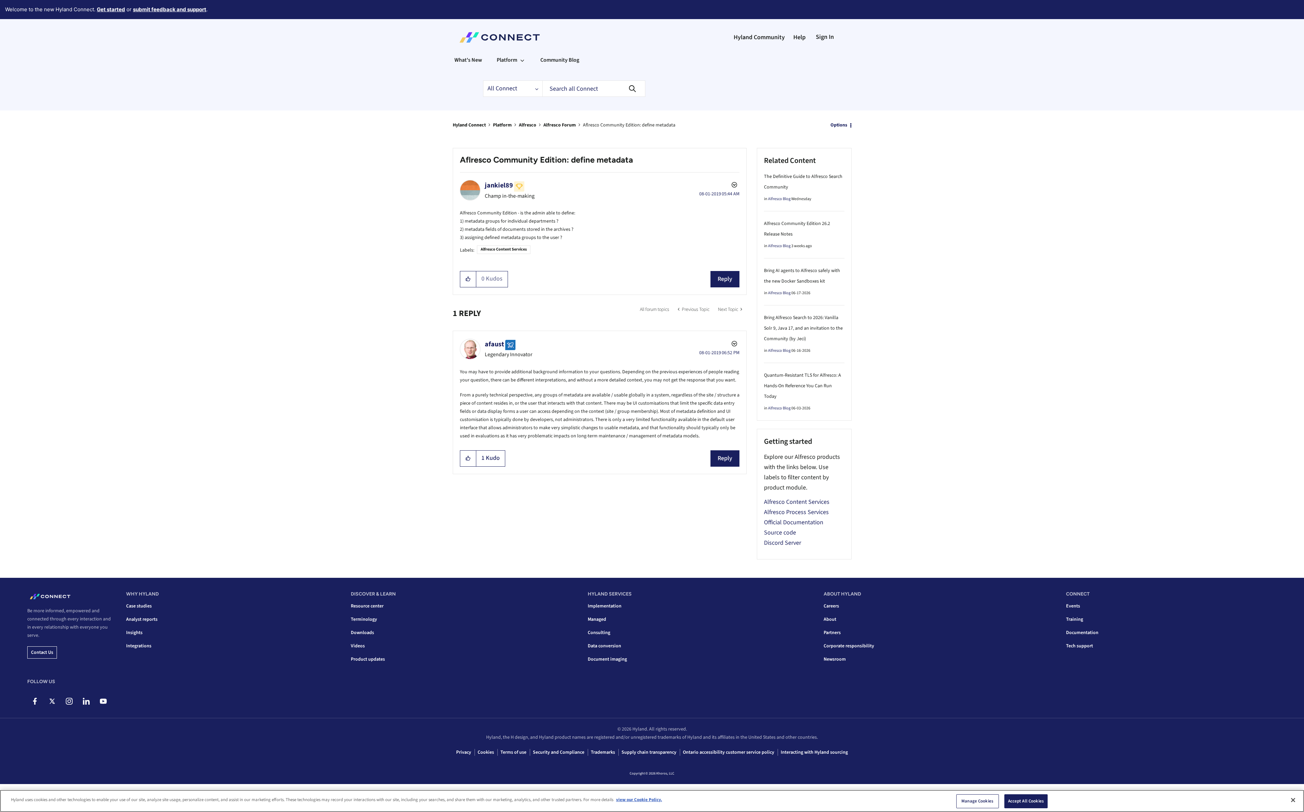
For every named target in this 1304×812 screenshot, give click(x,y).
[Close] (1293, 800)
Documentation (1082, 632)
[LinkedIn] (86, 701)
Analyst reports (142, 619)
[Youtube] (103, 701)
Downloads (362, 632)
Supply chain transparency (648, 752)
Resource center (367, 606)
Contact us (42, 652)
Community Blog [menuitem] (559, 60)
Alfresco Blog (779, 199)
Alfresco (527, 125)
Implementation (604, 606)
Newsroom (835, 659)
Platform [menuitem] (507, 60)
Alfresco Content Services (504, 249)
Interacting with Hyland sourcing (814, 752)
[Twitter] (52, 701)
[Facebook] (35, 701)
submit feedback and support (169, 9)
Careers (831, 606)
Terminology (364, 619)
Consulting (599, 632)
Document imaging (607, 659)
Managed (597, 619)
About (830, 619)
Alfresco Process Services (796, 512)
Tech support (1079, 646)
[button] (468, 279)
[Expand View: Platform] (522, 60)
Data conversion (604, 646)
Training (1074, 619)
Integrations (138, 646)
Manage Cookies (977, 801)
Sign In (825, 37)
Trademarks (603, 752)
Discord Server (782, 543)
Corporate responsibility (849, 646)
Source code (780, 532)
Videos (358, 646)
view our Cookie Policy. (639, 800)
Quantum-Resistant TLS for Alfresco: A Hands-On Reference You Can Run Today (802, 386)
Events (1073, 606)
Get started (111, 9)
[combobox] (593, 88)
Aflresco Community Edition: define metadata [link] (629, 125)
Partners (832, 632)
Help (799, 37)
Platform (502, 125)
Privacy (463, 752)
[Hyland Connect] (499, 37)
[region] (652, 801)
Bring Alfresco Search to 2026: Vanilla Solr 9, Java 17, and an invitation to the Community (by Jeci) (803, 328)
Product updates (368, 659)
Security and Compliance (558, 752)
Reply (725, 279)
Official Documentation (793, 522)
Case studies (139, 606)
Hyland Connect (469, 125)
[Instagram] (69, 701)
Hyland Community (759, 37)
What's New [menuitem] (468, 60)
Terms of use (513, 752)
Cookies (486, 752)
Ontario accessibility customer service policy (728, 752)
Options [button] (838, 125)
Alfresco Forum (559, 125)
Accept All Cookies (1026, 801)
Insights (134, 632)
